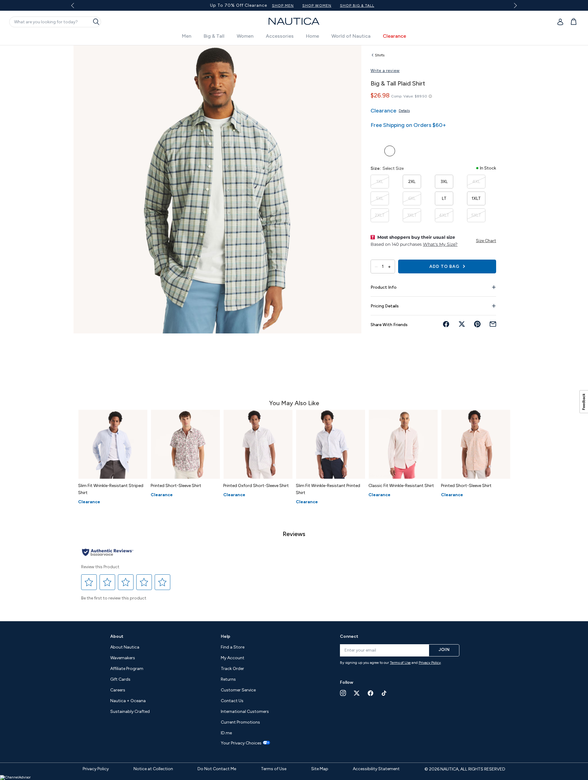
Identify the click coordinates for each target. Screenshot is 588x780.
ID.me (226, 733)
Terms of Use (400, 662)
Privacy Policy (430, 662)
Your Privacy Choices (241, 743)
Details (404, 110)
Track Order (232, 668)
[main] (294, 330)
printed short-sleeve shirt (176, 485)
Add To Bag (445, 266)
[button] (89, 582)
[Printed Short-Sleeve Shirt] (185, 444)
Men (186, 36)
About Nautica (124, 647)
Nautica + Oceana (128, 700)
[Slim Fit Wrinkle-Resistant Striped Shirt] (112, 444)
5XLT (476, 215)
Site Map (319, 768)
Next (514, 5)
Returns (228, 679)
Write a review (385, 70)
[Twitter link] (357, 693)
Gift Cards (120, 679)
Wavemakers (122, 657)
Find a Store (232, 647)
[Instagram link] (343, 693)
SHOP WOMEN (357, 5)
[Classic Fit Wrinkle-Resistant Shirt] (403, 444)
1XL (379, 181)
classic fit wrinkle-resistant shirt (401, 485)
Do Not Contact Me (217, 768)
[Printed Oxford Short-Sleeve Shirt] (258, 444)
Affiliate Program (126, 668)
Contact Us (232, 700)
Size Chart (486, 240)
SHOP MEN (324, 5)
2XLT (380, 215)
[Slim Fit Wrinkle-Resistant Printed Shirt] (330, 444)
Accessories (280, 36)
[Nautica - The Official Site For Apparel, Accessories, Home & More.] (294, 21)
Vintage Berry (376, 151)
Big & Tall (214, 36)
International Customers (245, 711)
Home (312, 36)
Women (245, 36)
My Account (232, 657)
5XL (379, 198)
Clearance (394, 36)
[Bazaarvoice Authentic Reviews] (107, 553)
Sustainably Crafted (130, 711)
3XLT (412, 215)
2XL (412, 181)
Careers (117, 690)
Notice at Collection (153, 768)
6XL (412, 198)
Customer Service (238, 690)
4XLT (444, 215)
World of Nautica (351, 36)
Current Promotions (240, 722)
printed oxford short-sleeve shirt (256, 485)
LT (444, 198)
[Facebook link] (371, 693)
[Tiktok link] (384, 693)
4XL (476, 181)
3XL (444, 181)
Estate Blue (390, 151)
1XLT (476, 198)
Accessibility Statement (376, 768)
